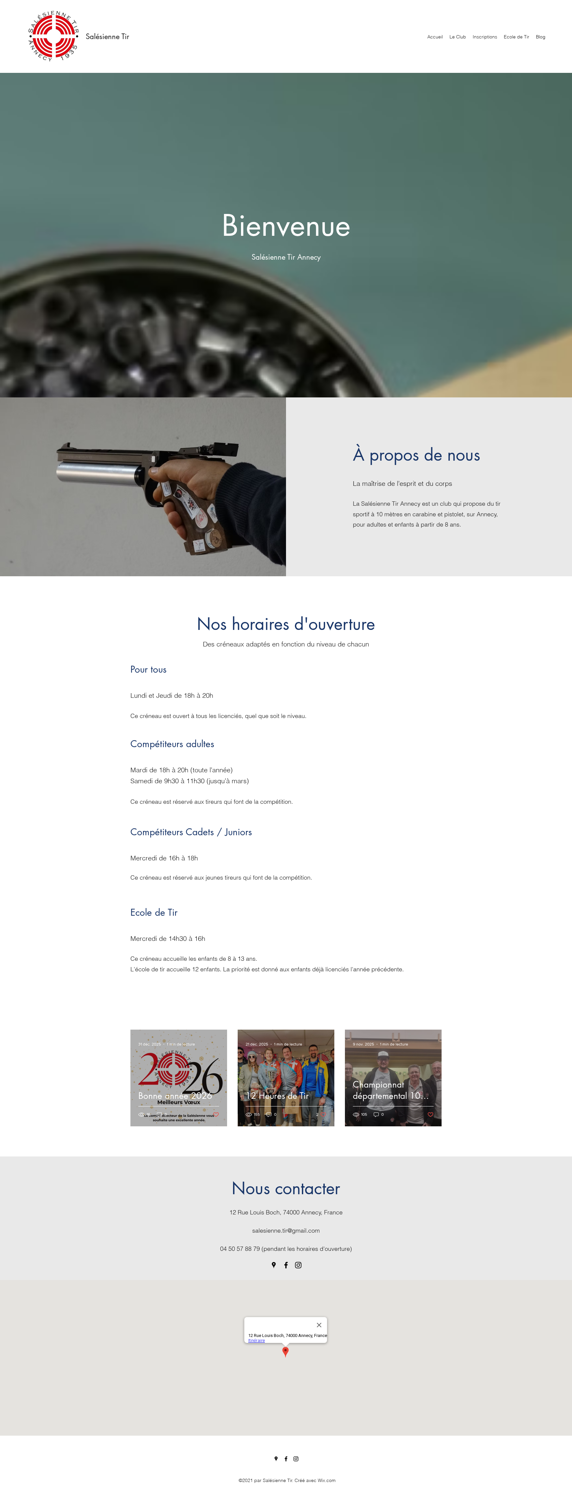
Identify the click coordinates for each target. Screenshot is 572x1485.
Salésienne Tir (107, 36)
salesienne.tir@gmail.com (286, 1230)
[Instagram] (298, 1265)
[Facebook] (286, 1265)
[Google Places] (273, 1265)
